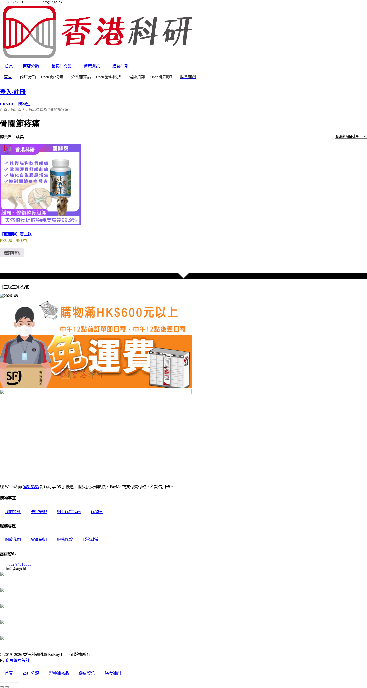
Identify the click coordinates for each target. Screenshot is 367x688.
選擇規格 (12, 253)
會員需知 (39, 539)
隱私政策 (91, 539)
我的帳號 (13, 512)
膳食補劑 (120, 66)
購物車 (97, 512)
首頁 (9, 66)
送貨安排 (39, 512)
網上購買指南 (69, 512)
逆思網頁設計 (18, 660)
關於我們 (13, 539)
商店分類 (31, 66)
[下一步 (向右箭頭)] (7, 687)
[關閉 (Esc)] (17, 682)
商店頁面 (17, 110)
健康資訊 (92, 66)
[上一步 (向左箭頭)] (2, 687)
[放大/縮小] (2, 682)
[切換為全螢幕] (7, 682)
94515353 (31, 487)
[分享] (12, 682)
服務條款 (65, 539)
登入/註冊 (13, 92)
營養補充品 (61, 66)
